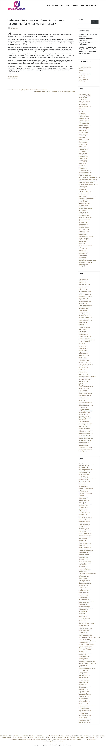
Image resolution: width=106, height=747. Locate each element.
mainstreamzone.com (85, 545)
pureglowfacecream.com (86, 364)
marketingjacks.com (84, 437)
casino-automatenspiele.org (86, 340)
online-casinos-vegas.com (86, 433)
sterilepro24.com (83, 632)
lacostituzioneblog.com (85, 245)
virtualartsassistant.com (85, 646)
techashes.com (83, 97)
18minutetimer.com (84, 542)
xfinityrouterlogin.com (85, 435)
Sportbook (75, 5)
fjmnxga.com (82, 385)
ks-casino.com (83, 214)
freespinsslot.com (84, 528)
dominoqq (82, 81)
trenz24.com (82, 347)
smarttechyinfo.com (84, 519)
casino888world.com (84, 656)
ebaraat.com (82, 113)
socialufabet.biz (83, 149)
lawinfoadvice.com (84, 229)
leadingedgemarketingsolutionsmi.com (89, 177)
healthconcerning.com (85, 537)
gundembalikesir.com (85, 106)
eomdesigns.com (83, 609)
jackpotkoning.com (84, 693)
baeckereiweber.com (84, 94)
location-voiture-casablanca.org (87, 641)
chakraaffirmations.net (85, 504)
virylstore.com (83, 310)
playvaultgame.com (84, 713)
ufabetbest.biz (83, 153)
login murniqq (31, 739)
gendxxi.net (82, 613)
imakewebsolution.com (85, 493)
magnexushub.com (84, 118)
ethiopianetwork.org (84, 552)
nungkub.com (83, 250)
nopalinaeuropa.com (84, 264)
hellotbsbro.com (83, 559)
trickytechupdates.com (85, 440)
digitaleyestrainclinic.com (86, 430)
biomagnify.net (83, 266)
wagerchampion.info (84, 599)
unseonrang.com (83, 568)
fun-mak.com (82, 655)
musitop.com (82, 241)
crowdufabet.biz (83, 167)
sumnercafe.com (83, 233)
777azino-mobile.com (85, 191)
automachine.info (84, 596)
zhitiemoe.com (83, 248)
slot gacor (67, 736)
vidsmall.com (82, 627)
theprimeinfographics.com (86, 648)
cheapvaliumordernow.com (86, 649)
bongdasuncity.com (84, 524)
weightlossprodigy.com (85, 517)
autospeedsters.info (84, 597)
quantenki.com (83, 622)
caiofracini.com (83, 564)
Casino (68, 5)
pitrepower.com (83, 426)
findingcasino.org (84, 592)
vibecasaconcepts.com (85, 618)
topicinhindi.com (83, 467)
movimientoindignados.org (86, 236)
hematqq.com (13, 739)
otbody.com (82, 343)
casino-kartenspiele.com (85, 338)
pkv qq (10, 736)
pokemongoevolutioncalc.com (87, 705)
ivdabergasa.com (83, 200)
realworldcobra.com (84, 594)
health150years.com (84, 314)
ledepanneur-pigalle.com (86, 402)
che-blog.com (82, 495)
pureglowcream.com (84, 374)
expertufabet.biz (83, 132)
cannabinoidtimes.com (85, 533)
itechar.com (82, 108)
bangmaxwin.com (84, 388)
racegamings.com (84, 708)
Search (81, 19)
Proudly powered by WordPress (41, 745)
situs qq (34, 736)
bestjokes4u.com (83, 505)
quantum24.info (83, 620)
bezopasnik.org (83, 383)
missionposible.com (84, 432)
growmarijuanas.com (85, 547)
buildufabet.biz (83, 169)
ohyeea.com (82, 247)
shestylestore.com (84, 720)
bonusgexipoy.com (84, 677)
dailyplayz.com (83, 684)
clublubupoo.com (83, 670)
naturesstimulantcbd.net (85, 262)
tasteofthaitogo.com (84, 379)
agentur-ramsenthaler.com (86, 608)
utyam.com (82, 243)
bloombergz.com (83, 334)
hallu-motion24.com (84, 416)
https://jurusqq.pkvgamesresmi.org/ (53, 741)
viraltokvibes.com (83, 319)
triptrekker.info (83, 611)
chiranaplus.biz (83, 407)
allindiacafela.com (84, 421)
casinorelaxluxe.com (84, 679)
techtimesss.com (83, 308)
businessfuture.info (84, 481)
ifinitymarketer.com (84, 691)
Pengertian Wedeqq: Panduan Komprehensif (87, 39)
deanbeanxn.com (83, 486)
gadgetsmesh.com (84, 554)
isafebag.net (82, 333)
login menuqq (22, 739)
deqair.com (82, 221)
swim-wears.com (83, 300)
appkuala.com (83, 371)
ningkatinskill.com (84, 224)
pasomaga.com (83, 259)
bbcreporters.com (84, 174)
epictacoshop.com (84, 392)
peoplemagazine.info (84, 96)
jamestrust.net (83, 345)
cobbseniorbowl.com (84, 193)
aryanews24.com (83, 188)
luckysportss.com (83, 698)
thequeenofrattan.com (85, 583)
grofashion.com (83, 703)
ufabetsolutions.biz (84, 148)
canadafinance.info (84, 397)
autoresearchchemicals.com (86, 447)
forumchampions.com (85, 291)
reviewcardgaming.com (85, 635)
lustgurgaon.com (83, 507)
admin (12, 27)
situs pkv (60, 736)
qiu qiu (81, 70)
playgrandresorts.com (85, 715)
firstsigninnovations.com (86, 296)
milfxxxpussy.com (83, 238)
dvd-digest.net (83, 404)
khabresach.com (83, 444)
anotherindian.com (84, 252)
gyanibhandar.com (84, 127)
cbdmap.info (82, 485)
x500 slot (92, 736)
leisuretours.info (83, 557)
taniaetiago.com (83, 255)
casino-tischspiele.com (85, 341)
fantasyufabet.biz (83, 134)
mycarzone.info (83, 616)
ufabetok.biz (82, 163)
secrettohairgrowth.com (85, 378)
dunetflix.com (82, 234)
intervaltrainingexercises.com (87, 661)
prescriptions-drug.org (85, 315)
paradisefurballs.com (84, 530)
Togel (82, 5)
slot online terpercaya (85, 67)
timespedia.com (83, 353)
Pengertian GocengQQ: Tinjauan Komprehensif (88, 35)
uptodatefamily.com (84, 240)
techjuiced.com (83, 115)
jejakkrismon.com (84, 355)
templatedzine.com (84, 228)
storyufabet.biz (83, 158)
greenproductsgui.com (85, 535)
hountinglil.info (83, 502)
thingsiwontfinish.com (85, 722)
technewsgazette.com (85, 362)
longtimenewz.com (84, 696)
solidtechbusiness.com (85, 634)
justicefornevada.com (85, 556)
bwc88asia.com (83, 210)
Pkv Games (55, 5)
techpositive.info (83, 566)
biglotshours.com (84, 122)
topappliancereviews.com (86, 438)
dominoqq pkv (17, 736)
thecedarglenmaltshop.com (86, 464)
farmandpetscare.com (85, 561)
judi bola (73, 736)
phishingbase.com (84, 707)
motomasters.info (84, 615)
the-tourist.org (83, 329)
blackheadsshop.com (84, 639)
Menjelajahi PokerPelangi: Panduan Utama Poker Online (88, 52)
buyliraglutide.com (84, 123)
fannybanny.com (83, 689)
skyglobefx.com (83, 604)
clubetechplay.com (84, 681)
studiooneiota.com (84, 590)
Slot (62, 5)
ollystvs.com (82, 575)
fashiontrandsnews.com (85, 172)
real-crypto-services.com (85, 203)
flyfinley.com (82, 498)
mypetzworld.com (84, 205)
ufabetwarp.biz (83, 129)
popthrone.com (83, 490)
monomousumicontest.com (86, 601)
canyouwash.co (83, 99)
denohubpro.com (83, 585)
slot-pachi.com (83, 526)
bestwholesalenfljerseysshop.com (88, 181)
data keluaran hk (83, 69)
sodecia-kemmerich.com (85, 653)
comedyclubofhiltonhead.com (87, 644)
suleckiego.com (83, 451)
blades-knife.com (83, 587)
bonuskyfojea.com (84, 674)
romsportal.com (83, 717)
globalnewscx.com (84, 576)
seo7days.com (83, 373)
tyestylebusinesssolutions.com (87, 663)
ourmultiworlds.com (84, 284)
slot (81, 736)
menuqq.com (3, 736)
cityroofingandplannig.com (86, 198)
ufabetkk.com (82, 359)
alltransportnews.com (85, 170)
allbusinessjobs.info (84, 472)
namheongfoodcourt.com (86, 411)
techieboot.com (83, 104)
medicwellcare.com (84, 625)
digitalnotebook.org (84, 521)
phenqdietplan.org (84, 231)
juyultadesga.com (84, 201)
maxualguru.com (83, 523)
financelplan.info (83, 479)
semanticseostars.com (85, 544)
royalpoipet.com (83, 665)
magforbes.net (83, 322)
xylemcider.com (83, 254)
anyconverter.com (84, 352)
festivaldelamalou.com (85, 294)
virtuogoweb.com (84, 120)
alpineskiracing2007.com (85, 423)
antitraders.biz (83, 186)
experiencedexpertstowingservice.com (89, 637)
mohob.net (82, 516)
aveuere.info (82, 531)
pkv (78, 736)
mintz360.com (83, 514)
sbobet (86, 737)
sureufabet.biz (83, 155)
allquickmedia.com (84, 360)
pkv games (14, 78)
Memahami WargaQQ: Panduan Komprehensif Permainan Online (88, 48)
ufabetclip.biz (82, 130)
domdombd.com (83, 682)
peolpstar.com (83, 303)
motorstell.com (83, 312)
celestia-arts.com (83, 289)
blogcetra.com (83, 571)
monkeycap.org (83, 324)
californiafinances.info (85, 395)
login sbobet (80, 737)
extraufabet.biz (83, 144)
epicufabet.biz (83, 160)
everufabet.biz (83, 165)
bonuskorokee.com (84, 675)
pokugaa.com (82, 712)
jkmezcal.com (82, 660)
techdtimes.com (83, 103)
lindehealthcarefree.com (85, 471)
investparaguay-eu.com (85, 208)
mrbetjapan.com (83, 367)
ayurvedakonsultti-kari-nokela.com (88, 184)
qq (79, 72)
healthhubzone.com (84, 111)
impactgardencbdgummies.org (87, 260)
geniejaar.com (82, 509)
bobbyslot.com (83, 511)
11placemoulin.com (84, 512)
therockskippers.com (84, 418)
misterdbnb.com (83, 658)
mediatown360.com (84, 428)
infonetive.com (83, 390)
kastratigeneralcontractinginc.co (88, 179)
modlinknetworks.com (85, 694)
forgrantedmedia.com (85, 301)
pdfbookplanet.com (84, 580)
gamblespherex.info (84, 606)
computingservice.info (85, 563)
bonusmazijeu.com (84, 672)
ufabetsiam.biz (83, 136)
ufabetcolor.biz (83, 143)
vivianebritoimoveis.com (85, 321)
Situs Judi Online (91, 5)
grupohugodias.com (84, 219)
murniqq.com (99, 737)
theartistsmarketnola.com (86, 405)
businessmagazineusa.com (86, 623)
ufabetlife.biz (82, 146)
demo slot (86, 736)
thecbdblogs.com (83, 445)
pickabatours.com (84, 476)
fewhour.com (82, 540)
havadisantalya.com (84, 101)
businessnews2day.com (85, 628)
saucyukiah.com (83, 279)
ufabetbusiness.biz (84, 139)
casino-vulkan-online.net (85, 425)
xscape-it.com (82, 189)
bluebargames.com (84, 293)
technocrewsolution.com (86, 317)
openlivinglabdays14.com (86, 182)
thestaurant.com (83, 667)
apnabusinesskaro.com (85, 449)
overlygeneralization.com (86, 550)
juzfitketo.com (83, 257)
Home (48, 5)
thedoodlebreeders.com (85, 217)
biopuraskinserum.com (85, 393)
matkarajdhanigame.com (86, 488)
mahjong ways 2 (6, 737)
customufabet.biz (83, 156)
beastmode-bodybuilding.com (87, 478)
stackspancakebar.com (85, 409)
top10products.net (84, 474)
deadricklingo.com (84, 602)
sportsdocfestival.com (85, 719)
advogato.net (82, 331)
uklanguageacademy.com (86, 469)
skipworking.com (83, 348)
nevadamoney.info (84, 399)
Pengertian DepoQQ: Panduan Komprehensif (87, 43)
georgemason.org (84, 465)
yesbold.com (82, 110)
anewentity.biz (83, 369)
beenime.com (82, 651)
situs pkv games (83, 79)
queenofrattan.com (84, 582)
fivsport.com (82, 226)
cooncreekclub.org (84, 286)
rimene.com (82, 400)
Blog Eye (59, 745)
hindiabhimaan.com (84, 442)
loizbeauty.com (83, 350)
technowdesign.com (84, 195)
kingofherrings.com (84, 366)
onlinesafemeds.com (84, 125)
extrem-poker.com (84, 212)
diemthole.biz (82, 357)
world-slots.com (83, 491)
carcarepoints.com (84, 215)
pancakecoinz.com (84, 497)
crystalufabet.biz (83, 162)
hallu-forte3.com (83, 414)
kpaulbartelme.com (84, 642)
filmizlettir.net (82, 282)
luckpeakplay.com (84, 700)
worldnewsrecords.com (85, 630)
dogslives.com (83, 578)
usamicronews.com (84, 701)
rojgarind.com (83, 538)
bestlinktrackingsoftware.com (87, 668)
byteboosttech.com (84, 117)
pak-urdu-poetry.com (84, 570)
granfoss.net (82, 419)
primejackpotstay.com (85, 710)
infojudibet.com (83, 483)
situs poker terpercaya (85, 74)
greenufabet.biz (83, 141)
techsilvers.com (83, 222)
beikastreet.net (83, 281)
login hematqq (40, 739)
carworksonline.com (84, 307)
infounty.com (82, 207)
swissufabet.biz (83, 137)
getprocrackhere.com (85, 686)
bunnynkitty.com (83, 381)
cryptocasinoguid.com (85, 175)
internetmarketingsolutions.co (87, 573)
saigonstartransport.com (86, 386)
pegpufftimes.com (84, 288)
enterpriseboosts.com (85, 336)
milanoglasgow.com (84, 412)
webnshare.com (83, 549)
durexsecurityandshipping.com (87, 196)
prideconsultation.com (85, 500)
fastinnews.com (83, 687)
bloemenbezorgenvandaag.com (87, 376)
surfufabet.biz (83, 151)
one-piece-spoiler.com (85, 589)
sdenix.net (82, 326)
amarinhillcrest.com (84, 327)
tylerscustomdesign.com (85, 305)
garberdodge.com (84, 298)
